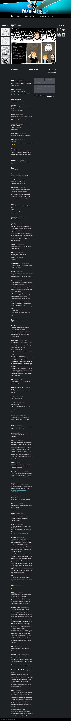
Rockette (14, 217)
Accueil (12, 16)
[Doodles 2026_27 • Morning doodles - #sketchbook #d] (5, 32)
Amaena (13, 105)
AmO (12, 89)
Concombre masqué (17, 124)
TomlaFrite (14, 416)
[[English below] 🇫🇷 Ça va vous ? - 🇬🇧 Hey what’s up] (5, 41)
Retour (34, 69)
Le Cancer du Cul (16, 99)
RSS (52, 16)
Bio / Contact (30, 16)
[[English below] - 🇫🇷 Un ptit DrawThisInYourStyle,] (5, 59)
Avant (16, 70)
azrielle (13, 403)
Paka (12, 168)
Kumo (13, 513)
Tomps (13, 223)
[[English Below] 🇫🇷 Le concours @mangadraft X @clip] (5, 50)
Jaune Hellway (15, 263)
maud (13, 271)
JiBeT (12, 80)
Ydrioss (13, 593)
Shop (18, 16)
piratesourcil (15, 433)
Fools (12, 504)
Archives (43, 16)
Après (51, 70)
